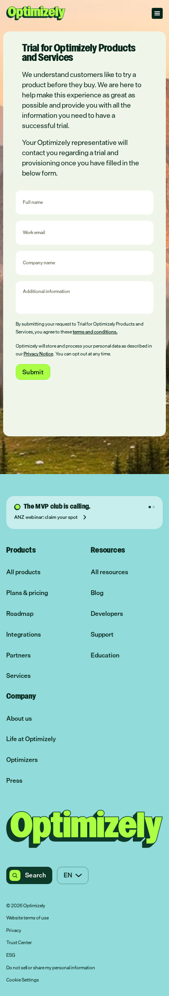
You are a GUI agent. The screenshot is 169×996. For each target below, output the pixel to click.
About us (19, 718)
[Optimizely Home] (35, 13)
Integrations (23, 634)
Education (105, 655)
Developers (107, 614)
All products (23, 572)
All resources (109, 572)
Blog (97, 593)
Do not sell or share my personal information (50, 968)
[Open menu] (157, 13)
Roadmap (19, 614)
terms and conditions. (95, 332)
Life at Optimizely (31, 739)
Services (18, 676)
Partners (18, 655)
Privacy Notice (38, 354)
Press (14, 780)
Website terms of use (27, 918)
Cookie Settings (22, 980)
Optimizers (22, 760)
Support (102, 634)
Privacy (13, 931)
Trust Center (19, 943)
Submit (33, 372)
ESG (10, 955)
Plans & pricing (27, 593)
